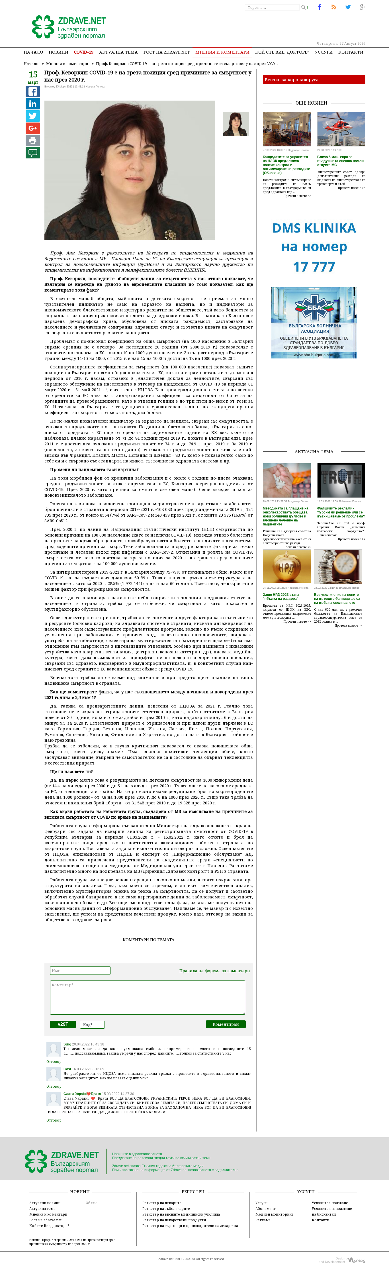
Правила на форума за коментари (214, 970)
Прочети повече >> (297, 196)
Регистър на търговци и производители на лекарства (190, 1225)
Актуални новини (44, 1202)
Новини (58, 52)
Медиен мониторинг (274, 1214)
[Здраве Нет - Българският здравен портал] (66, 27)
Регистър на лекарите (161, 1202)
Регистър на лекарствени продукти (174, 1220)
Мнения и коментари (222, 52)
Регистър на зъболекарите (166, 1208)
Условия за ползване (330, 1202)
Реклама (263, 1220)
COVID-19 (83, 52)
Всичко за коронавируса (292, 79)
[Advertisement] (261, 25)
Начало (33, 52)
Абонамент (265, 1208)
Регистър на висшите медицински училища (181, 1214)
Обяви (91, 1202)
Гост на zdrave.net (167, 52)
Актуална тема (118, 52)
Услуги (324, 52)
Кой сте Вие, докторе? (282, 52)
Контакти (350, 52)
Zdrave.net (165, 1259)
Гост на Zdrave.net (45, 1220)
